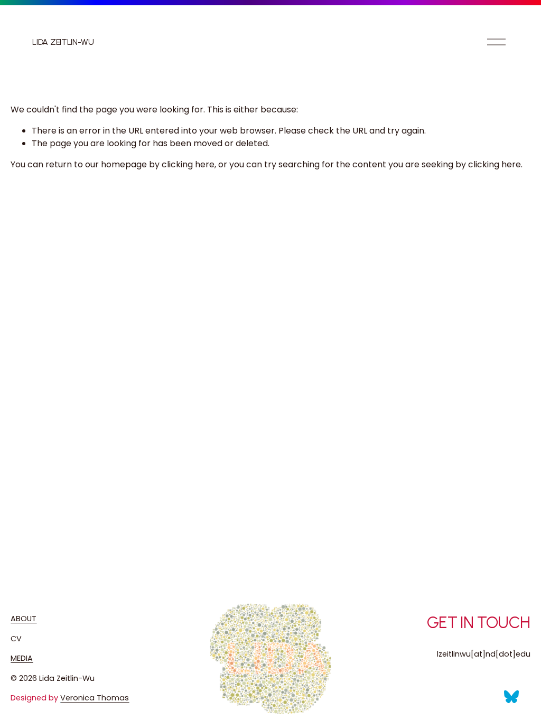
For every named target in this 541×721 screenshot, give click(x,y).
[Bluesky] (511, 696)
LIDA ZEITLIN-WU (63, 42)
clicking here (188, 164)
